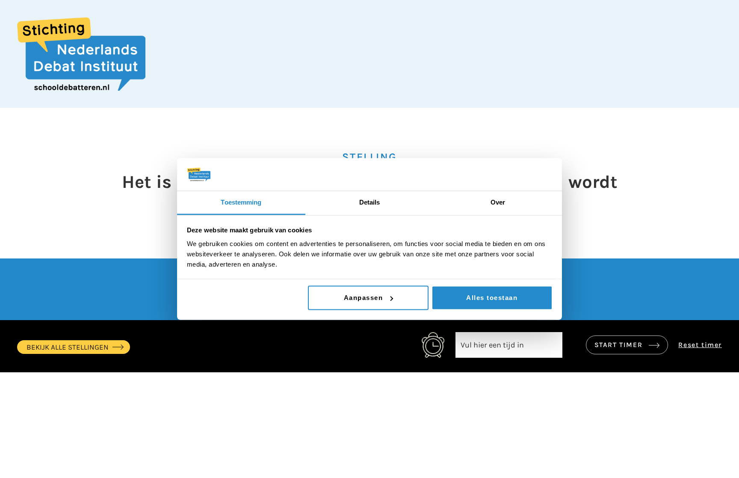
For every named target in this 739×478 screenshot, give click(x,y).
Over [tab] (498, 202)
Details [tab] (369, 202)
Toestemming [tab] (241, 202)
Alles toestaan (491, 297)
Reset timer (700, 345)
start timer (619, 345)
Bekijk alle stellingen (68, 347)
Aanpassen (363, 297)
